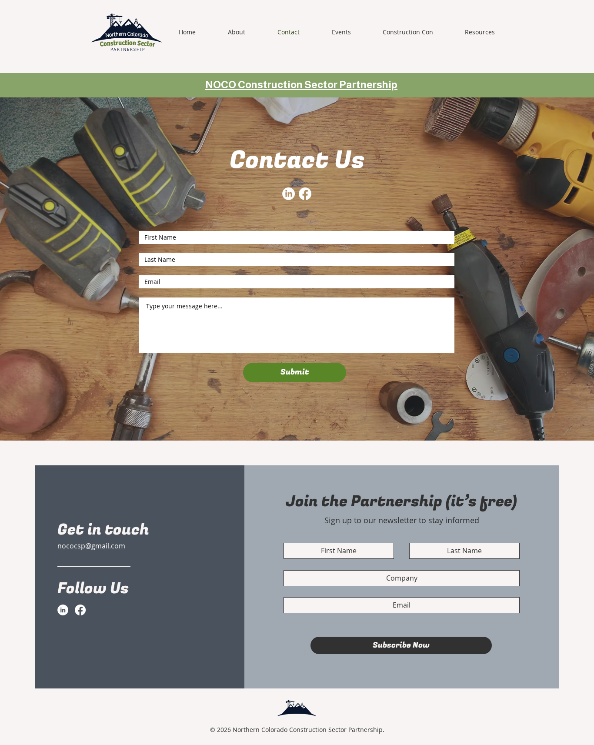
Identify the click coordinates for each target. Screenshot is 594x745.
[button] (417, 32)
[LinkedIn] (288, 193)
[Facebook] (305, 193)
